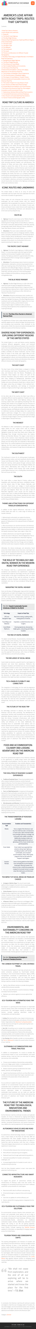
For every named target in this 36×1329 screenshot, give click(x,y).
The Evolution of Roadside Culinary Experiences (15, 73)
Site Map (14, 1325)
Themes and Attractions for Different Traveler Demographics (14, 54)
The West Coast (6, 45)
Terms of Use (20, 1325)
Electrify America (30, 1227)
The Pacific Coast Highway (9, 36)
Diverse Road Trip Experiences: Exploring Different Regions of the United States (17, 41)
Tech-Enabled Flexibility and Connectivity (13, 66)
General (9, 1315)
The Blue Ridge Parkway (9, 38)
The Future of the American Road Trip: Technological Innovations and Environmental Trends (15, 89)
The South (5, 51)
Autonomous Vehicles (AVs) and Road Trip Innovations (17, 92)
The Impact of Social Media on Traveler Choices (15, 77)
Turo (5, 1040)
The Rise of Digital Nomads (9, 62)
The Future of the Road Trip (9, 68)
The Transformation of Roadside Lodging (13, 75)
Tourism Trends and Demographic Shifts (13, 98)
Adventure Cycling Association (24, 1022)
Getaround (10, 1040)
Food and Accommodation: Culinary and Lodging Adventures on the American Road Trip (14, 70)
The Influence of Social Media (10, 64)
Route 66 (4, 34)
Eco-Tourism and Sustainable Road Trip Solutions (15, 96)
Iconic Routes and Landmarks (9, 32)
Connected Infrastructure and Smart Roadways (15, 94)
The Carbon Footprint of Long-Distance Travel (14, 83)
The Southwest (6, 49)
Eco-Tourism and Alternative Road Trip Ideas (14, 85)
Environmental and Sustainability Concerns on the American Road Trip (15, 80)
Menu (33, 3)
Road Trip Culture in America (9, 30)
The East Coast (6, 44)
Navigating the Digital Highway (10, 60)
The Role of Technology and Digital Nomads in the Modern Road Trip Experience (17, 57)
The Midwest (6, 47)
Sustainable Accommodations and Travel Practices (16, 86)
